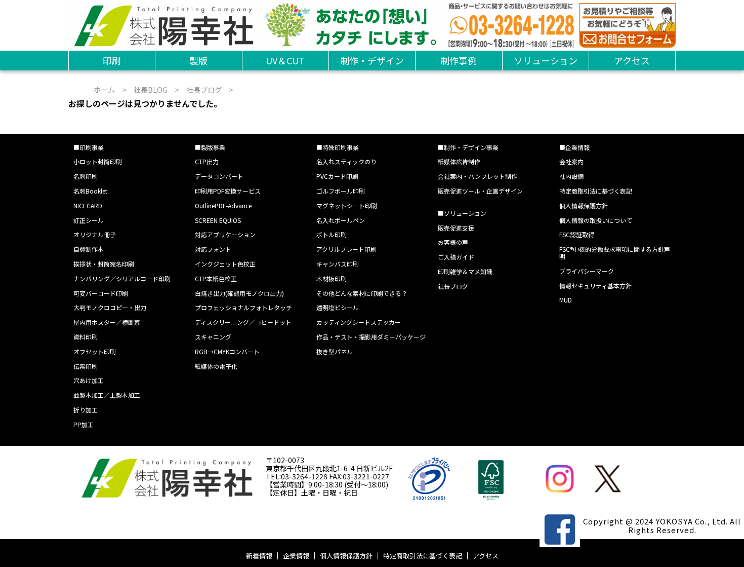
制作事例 (458, 60)
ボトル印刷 (331, 234)
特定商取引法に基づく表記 (595, 190)
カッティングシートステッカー (358, 322)
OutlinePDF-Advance (223, 205)
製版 (198, 60)
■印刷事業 (88, 147)
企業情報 (296, 555)
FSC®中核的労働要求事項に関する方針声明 (614, 252)
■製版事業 (210, 147)
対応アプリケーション (225, 234)
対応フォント (213, 249)
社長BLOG (151, 89)
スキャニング (213, 336)
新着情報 (259, 555)
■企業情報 (574, 147)
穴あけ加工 (88, 380)
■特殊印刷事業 (337, 147)
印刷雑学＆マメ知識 (465, 271)
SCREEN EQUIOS (218, 220)
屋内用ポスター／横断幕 (106, 322)
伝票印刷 (85, 366)
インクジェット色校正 (225, 263)
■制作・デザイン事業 (468, 147)
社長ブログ (204, 89)
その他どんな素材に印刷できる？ (361, 293)
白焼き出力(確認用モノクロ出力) (239, 293)
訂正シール (88, 220)
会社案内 (571, 161)
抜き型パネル (334, 351)
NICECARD (87, 205)
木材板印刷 (331, 278)
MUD (565, 299)
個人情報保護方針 (583, 205)
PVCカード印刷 (337, 176)
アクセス (632, 60)
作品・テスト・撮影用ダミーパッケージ (371, 336)
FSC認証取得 (576, 234)
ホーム (104, 89)
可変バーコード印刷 (100, 293)
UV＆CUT (285, 60)
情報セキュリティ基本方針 (595, 285)
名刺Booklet (90, 190)
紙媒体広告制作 (459, 161)
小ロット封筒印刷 (97, 161)
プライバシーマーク (586, 271)
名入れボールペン (340, 220)
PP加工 (83, 424)
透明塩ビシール (337, 307)
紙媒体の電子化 (216, 366)
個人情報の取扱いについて (595, 220)
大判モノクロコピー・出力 (109, 307)
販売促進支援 (456, 227)
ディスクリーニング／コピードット (243, 322)
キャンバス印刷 (337, 263)
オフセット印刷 (94, 351)
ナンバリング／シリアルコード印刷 (122, 278)
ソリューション (545, 60)
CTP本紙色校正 (216, 278)
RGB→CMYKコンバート (227, 351)
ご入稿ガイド (456, 256)
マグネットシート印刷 (346, 205)
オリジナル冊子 (94, 234)
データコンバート (219, 176)
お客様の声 (453, 242)
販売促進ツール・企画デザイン (480, 190)
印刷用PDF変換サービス (228, 190)
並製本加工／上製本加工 (106, 395)
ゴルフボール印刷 (340, 190)
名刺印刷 (85, 176)
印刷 (112, 60)
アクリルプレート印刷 (346, 249)
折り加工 (85, 409)
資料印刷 (85, 336)
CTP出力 (207, 161)
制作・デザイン (372, 60)
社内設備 (571, 176)
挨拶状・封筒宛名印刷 (103, 263)
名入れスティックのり (346, 161)
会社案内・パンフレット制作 (477, 176)
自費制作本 (88, 249)
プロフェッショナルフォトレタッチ (243, 307)
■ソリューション (462, 213)
